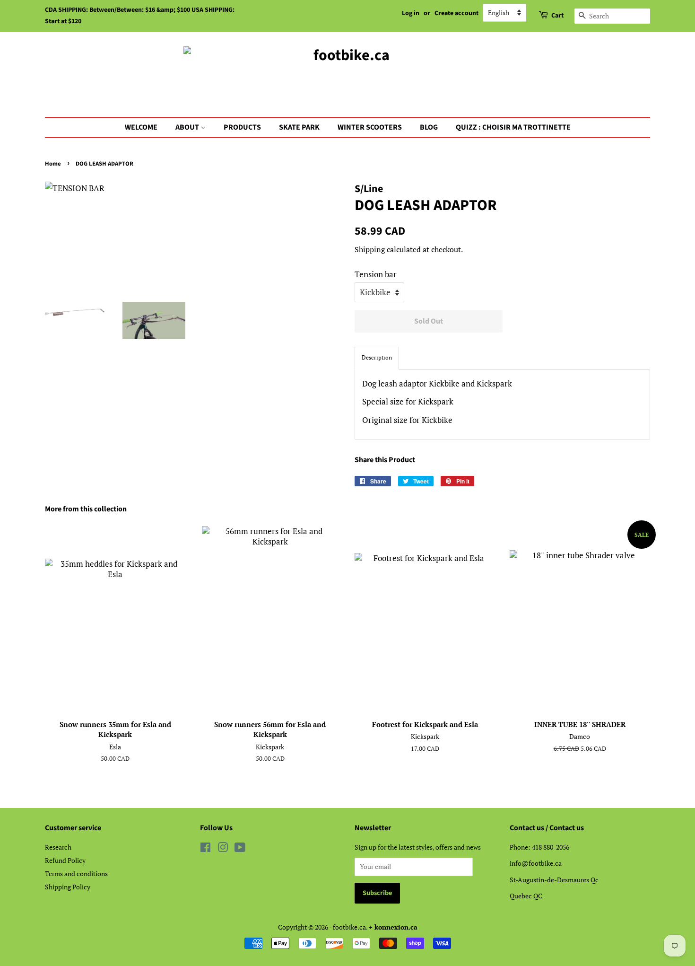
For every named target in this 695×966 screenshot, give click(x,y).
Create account (456, 13)
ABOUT (187, 127)
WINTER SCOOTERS (370, 127)
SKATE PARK (299, 127)
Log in (410, 13)
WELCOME (141, 127)
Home (53, 163)
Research (58, 847)
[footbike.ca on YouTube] (240, 848)
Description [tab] (377, 357)
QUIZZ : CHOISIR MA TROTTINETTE (513, 127)
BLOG (429, 127)
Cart (557, 15)
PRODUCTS (242, 127)
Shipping (370, 249)
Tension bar (376, 274)
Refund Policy (65, 860)
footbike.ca (349, 926)
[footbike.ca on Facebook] (205, 848)
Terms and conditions (76, 873)
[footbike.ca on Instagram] (222, 848)
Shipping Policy (67, 886)
